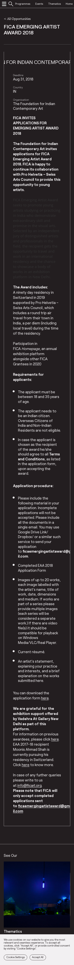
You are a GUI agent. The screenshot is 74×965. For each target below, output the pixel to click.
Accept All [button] (37, 957)
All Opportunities (19, 19)
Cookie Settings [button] (15, 957)
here (55, 739)
